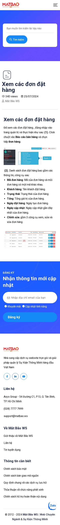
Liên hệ (8, 443)
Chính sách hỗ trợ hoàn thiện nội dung (25, 496)
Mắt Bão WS (12, 101)
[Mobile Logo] (10, 5)
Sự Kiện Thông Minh (35, 519)
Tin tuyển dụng (12, 449)
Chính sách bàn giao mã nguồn (21, 475)
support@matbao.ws (16, 416)
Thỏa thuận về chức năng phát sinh (24, 489)
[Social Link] (7, 376)
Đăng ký (14, 317)
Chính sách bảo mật (15, 468)
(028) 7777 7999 (13, 408)
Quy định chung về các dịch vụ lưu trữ (25, 482)
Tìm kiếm (18, 39)
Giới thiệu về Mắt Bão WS (18, 435)
